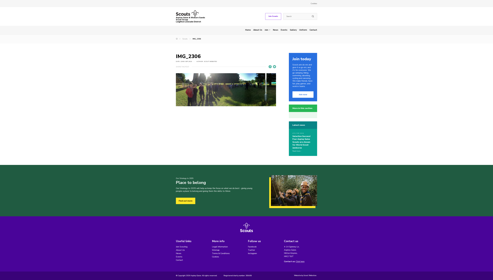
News (275, 30)
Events (284, 30)
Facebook (252, 246)
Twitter (251, 250)
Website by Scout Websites (305, 275)
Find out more (185, 200)
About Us (257, 30)
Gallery (293, 30)
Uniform (303, 30)
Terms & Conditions (221, 253)
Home (248, 30)
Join (266, 30)
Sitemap (216, 250)
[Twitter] (274, 66)
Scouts (185, 39)
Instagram (252, 253)
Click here (300, 261)
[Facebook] (270, 66)
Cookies (314, 3)
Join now (303, 94)
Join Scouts (273, 16)
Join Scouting (181, 246)
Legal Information (220, 246)
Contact (313, 30)
